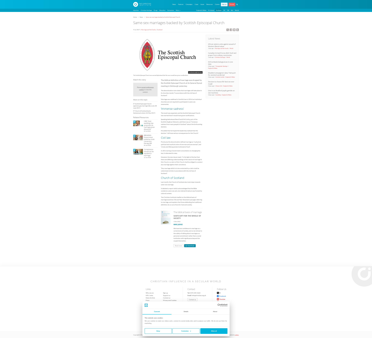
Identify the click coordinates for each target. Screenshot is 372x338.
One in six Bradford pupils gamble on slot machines (221, 91)
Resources (209, 4)
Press (147, 300)
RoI (232, 10)
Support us (166, 295)
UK (224, 10)
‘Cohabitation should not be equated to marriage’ (149, 152)
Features (180, 4)
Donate (232, 4)
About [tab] (215, 311)
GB (228, 10)
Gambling (218, 95)
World (237, 10)
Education (162, 10)
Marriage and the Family (148, 29)
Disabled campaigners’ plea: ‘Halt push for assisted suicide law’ (222, 74)
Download (190, 246)
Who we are (150, 293)
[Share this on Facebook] (231, 29)
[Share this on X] (227, 29)
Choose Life (218, 86)
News (174, 4)
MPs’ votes (149, 295)
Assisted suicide (219, 77)
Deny (158, 331)
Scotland (218, 10)
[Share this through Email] (234, 29)
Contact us (166, 298)
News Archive (150, 298)
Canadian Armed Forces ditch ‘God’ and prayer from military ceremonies (222, 54)
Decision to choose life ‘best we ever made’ (221, 83)
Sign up (224, 4)
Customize (185, 331)
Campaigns (189, 4)
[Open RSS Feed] (237, 29)
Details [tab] (186, 311)
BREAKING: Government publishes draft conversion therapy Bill (149, 139)
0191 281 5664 (195, 293)
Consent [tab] (157, 311)
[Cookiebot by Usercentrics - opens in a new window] (219, 305)
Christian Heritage (146, 10)
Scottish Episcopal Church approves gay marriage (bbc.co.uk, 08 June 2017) (145, 106)
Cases (196, 4)
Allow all (214, 331)
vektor (237, 335)
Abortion (136, 10)
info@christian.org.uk (199, 295)
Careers (217, 4)
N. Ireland (211, 10)
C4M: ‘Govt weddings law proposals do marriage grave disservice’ (149, 125)
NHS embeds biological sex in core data (220, 63)
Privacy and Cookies (170, 300)
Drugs (155, 10)
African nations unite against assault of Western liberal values (222, 45)
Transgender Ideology (221, 66)
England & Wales (201, 10)
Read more (178, 246)
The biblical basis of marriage (188, 212)
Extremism (170, 10)
